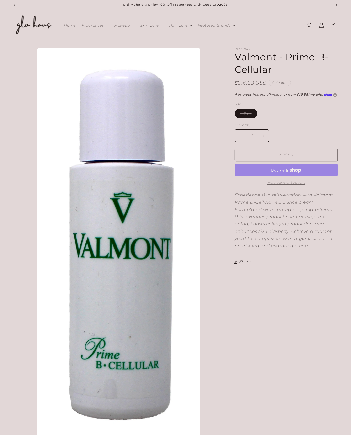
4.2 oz (248, 114)
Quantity (242, 125)
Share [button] (245, 262)
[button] (95, 25)
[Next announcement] (336, 5)
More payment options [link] (286, 183)
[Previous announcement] (14, 5)
